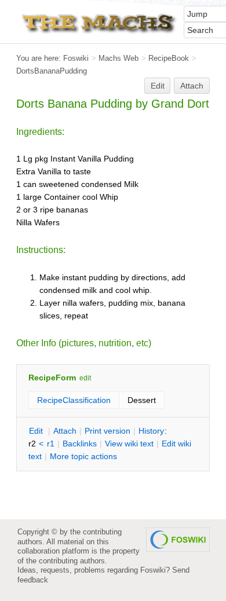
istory (151, 430)
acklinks (80, 443)
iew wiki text (129, 443)
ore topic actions (83, 456)
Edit (158, 85)
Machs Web (118, 58)
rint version (107, 430)
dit (37, 430)
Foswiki (76, 58)
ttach (64, 430)
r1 (50, 443)
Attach (191, 85)
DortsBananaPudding (51, 71)
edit (85, 378)
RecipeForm (52, 377)
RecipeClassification (74, 400)
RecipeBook (168, 58)
